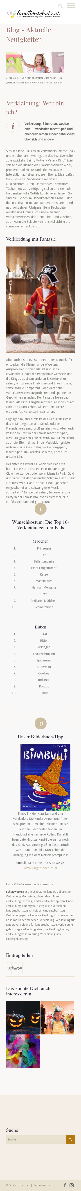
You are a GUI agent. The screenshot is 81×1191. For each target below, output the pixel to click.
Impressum (41, 1185)
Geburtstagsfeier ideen (37, 896)
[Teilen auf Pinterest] (12, 968)
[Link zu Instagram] (71, 1185)
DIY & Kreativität (34, 82)
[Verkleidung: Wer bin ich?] (35, 62)
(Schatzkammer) (15, 82)
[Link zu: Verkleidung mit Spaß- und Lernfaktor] (57, 1017)
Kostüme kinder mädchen (22, 920)
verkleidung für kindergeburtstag (36, 924)
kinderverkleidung (41, 915)
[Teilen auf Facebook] (7, 968)
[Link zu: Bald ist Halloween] (23, 1017)
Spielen (58, 82)
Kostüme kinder (64, 915)
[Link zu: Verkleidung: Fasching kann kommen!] (23, 1051)
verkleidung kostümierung (22, 934)
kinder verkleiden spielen (49, 901)
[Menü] (69, 10)
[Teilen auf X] (9, 968)
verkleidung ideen (32, 929)
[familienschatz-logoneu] (33, 14)
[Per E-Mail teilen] (20, 968)
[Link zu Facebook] (64, 1185)
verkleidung (47, 920)
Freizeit (48, 82)
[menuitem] (69, 10)
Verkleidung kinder (56, 929)
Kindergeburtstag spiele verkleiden (44, 905)
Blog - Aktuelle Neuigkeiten (28, 34)
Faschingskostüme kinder (39, 891)
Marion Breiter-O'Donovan (41, 77)
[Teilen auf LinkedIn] (15, 968)
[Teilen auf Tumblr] (18, 968)
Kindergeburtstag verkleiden (24, 910)
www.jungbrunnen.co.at (40, 868)
